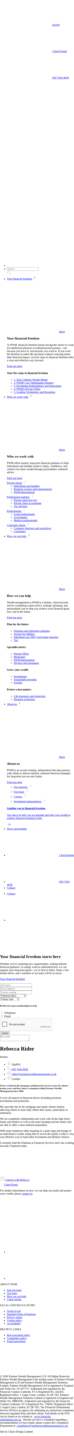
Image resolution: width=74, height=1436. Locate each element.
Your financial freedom (20, 278)
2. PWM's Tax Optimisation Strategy (34, 382)
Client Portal (11, 1184)
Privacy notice (14, 1317)
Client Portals (59, 51)
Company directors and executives (32, 528)
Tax (16, 640)
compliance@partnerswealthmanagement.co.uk (42, 1425)
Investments (20, 676)
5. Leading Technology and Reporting (34, 392)
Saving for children (24, 634)
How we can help (17, 536)
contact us (27, 1193)
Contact (11, 887)
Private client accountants (27, 503)
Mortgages (19, 656)
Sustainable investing (25, 679)
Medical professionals (25, 520)
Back (62, 331)
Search (56, 24)
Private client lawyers (25, 500)
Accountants (20, 517)
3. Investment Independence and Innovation (37, 385)
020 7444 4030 (60, 77)
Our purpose (21, 787)
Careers (18, 796)
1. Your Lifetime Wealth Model (30, 379)
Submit (4, 1033)
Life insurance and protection (29, 696)
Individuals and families (27, 486)
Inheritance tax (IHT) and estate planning (36, 637)
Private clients (15, 482)
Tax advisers (20, 506)
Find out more (14, 366)
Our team (19, 791)
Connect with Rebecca (17, 1179)
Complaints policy (17, 1338)
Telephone (10, 1012)
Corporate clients (16, 525)
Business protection (24, 699)
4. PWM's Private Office (27, 389)
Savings (18, 682)
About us (12, 704)
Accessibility (14, 1323)
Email (7, 1016)
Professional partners (18, 497)
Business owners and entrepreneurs (33, 489)
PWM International (24, 492)
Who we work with (18, 396)
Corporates (20, 531)
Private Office (21, 653)
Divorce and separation (26, 663)
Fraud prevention (16, 1341)
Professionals (14, 511)
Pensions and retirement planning (32, 630)
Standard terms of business (21, 1314)
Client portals (14, 1299)
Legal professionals (24, 514)
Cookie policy (14, 1320)
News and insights (17, 828)
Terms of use (14, 1311)
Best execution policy (18, 1335)
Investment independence (28, 801)
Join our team (14, 1290)
